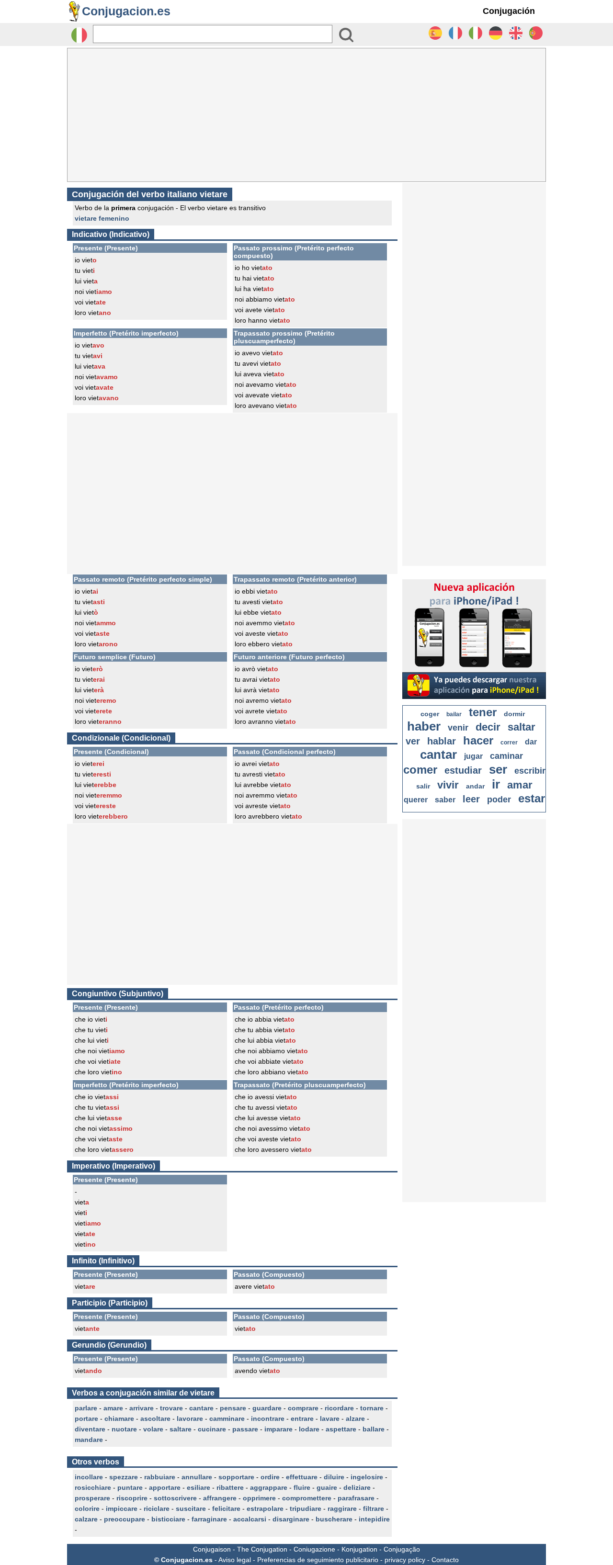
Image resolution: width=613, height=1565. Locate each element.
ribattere (230, 1487)
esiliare (198, 1487)
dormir (514, 714)
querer (416, 800)
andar (475, 786)
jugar (473, 756)
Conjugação (402, 1549)
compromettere (306, 1498)
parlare (86, 1408)
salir (423, 786)
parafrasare (356, 1498)
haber (424, 726)
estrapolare (265, 1508)
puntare (130, 1487)
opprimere (259, 1498)
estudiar (463, 770)
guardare (267, 1408)
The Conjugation (262, 1549)
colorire (87, 1508)
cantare (201, 1408)
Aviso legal (234, 1560)
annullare (197, 1477)
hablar (441, 741)
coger (429, 714)
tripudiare (305, 1508)
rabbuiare (159, 1477)
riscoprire (132, 1498)
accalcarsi (249, 1519)
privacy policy (405, 1560)
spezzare (123, 1477)
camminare (227, 1418)
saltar (521, 727)
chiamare (119, 1418)
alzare (355, 1418)
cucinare (212, 1429)
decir (488, 727)
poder (499, 799)
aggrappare (268, 1487)
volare (153, 1429)
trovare (171, 1408)
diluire (334, 1477)
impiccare (121, 1508)
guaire (327, 1487)
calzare (86, 1519)
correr (509, 742)
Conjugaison (212, 1549)
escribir (529, 771)
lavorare (190, 1418)
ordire (270, 1477)
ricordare (339, 1408)
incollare (89, 1477)
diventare (90, 1429)
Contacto (445, 1560)
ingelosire (367, 1477)
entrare (302, 1418)
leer (471, 799)
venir (458, 727)
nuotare (124, 1429)
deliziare (357, 1487)
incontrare (267, 1418)
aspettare (341, 1429)
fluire (302, 1487)
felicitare (226, 1508)
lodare (309, 1429)
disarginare (290, 1519)
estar (531, 798)
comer (420, 769)
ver (413, 741)
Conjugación (509, 11)
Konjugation (359, 1549)
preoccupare (124, 1519)
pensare (233, 1408)
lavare (330, 1418)
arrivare (141, 1408)
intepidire (374, 1519)
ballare (374, 1429)
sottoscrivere (175, 1498)
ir (496, 784)
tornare (372, 1408)
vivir (448, 785)
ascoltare (155, 1418)
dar (531, 742)
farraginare (209, 1519)
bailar (454, 714)
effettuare (302, 1477)
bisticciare (168, 1519)
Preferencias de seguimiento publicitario (317, 1560)
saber (445, 800)
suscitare (191, 1508)
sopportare (236, 1477)
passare (245, 1429)
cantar (438, 754)
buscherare (334, 1519)
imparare (278, 1429)
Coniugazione (314, 1549)
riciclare (157, 1508)
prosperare (92, 1498)
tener (483, 712)
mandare (89, 1439)
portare (86, 1418)
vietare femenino (102, 218)
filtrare (373, 1508)
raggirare (342, 1508)
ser (498, 769)
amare (113, 1408)
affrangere (220, 1498)
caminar (506, 756)
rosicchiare (93, 1487)
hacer (478, 740)
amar (520, 785)
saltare (181, 1429)
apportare (165, 1487)
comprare (303, 1408)
